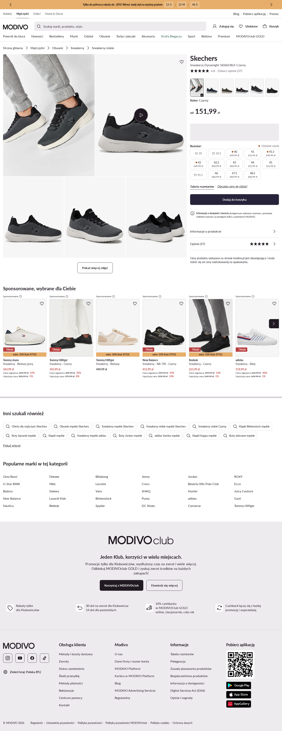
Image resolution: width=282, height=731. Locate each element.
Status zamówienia (71, 668)
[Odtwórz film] (141, 115)
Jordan (192, 476)
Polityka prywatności (90, 722)
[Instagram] (7, 658)
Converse (194, 505)
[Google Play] (238, 685)
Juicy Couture (243, 491)
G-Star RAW (11, 484)
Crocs (146, 484)
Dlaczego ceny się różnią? (232, 186)
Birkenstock (103, 498)
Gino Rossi (10, 476)
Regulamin (37, 722)
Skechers (203, 58)
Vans (99, 491)
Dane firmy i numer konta (132, 661)
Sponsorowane (10, 296)
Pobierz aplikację (254, 14)
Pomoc (274, 14)
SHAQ (146, 491)
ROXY (238, 476)
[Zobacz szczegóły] (274, 231)
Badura (8, 491)
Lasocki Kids (57, 498)
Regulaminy (122, 698)
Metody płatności (71, 683)
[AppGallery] (238, 704)
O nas (119, 654)
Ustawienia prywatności (60, 722)
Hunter (193, 491)
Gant (237, 498)
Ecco (237, 484)
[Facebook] (32, 658)
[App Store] (238, 695)
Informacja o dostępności (187, 683)
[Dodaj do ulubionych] (182, 61)
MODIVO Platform (127, 668)
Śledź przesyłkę (69, 676)
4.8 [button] (216, 71)
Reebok (54, 505)
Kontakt (64, 705)
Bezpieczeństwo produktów (189, 676)
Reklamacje (66, 690)
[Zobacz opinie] (274, 243)
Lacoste (101, 484)
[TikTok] (44, 658)
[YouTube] (20, 658)
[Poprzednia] (10, 4)
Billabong (102, 476)
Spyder (100, 505)
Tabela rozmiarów (182, 654)
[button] (49, 115)
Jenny (146, 476)
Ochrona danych (182, 722)
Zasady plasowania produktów (191, 668)
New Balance (12, 498)
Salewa (54, 491)
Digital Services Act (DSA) (187, 690)
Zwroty (64, 661)
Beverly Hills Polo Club (203, 484)
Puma (145, 498)
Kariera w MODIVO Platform (134, 676)
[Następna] (271, 4)
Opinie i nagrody (181, 698)
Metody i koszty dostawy (76, 654)
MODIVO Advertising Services (135, 690)
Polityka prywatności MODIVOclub (126, 722)
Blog (236, 14)
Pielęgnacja (178, 661)
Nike (52, 484)
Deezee (54, 476)
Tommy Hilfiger (244, 505)
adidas (192, 498)
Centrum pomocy (70, 698)
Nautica (8, 505)
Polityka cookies (159, 722)
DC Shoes (148, 505)
